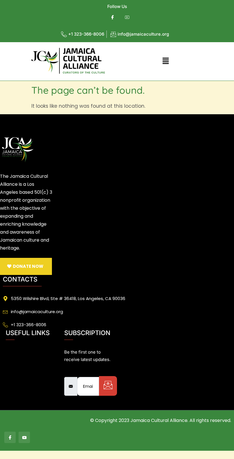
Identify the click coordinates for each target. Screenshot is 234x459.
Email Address (81, 372)
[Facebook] (112, 17)
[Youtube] (127, 17)
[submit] (108, 386)
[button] (165, 61)
